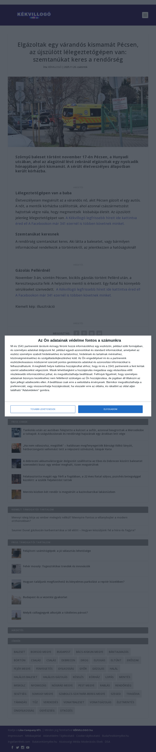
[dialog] (78, 376)
